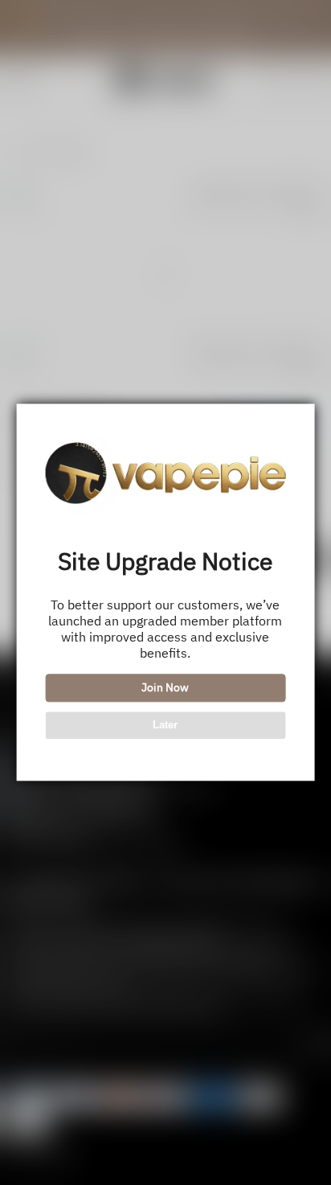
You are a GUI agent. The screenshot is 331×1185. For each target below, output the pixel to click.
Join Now (165, 688)
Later (165, 726)
